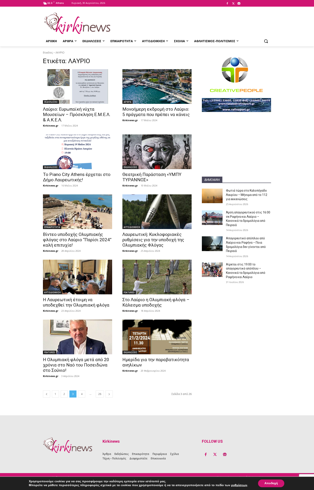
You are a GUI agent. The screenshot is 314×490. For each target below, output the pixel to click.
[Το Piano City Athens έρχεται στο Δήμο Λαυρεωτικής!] (77, 151)
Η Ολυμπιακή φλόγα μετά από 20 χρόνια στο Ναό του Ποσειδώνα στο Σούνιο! (76, 365)
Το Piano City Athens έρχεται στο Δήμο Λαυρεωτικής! (76, 177)
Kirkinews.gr (50, 125)
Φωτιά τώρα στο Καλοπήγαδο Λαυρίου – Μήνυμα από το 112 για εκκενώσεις (246, 195)
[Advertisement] (236, 150)
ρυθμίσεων (239, 485)
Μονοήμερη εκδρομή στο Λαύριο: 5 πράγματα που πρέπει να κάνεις (156, 112)
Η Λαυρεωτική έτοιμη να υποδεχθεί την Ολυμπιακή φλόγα (76, 302)
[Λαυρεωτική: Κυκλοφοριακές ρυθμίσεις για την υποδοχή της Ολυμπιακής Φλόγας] (157, 211)
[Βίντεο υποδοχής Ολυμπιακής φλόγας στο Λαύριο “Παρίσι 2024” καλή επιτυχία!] (77, 211)
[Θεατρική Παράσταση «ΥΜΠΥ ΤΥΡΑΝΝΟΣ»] (157, 151)
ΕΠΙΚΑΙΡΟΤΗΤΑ (52, 227)
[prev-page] (46, 394)
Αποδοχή (271, 483)
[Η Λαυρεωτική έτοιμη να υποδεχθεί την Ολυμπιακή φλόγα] (77, 277)
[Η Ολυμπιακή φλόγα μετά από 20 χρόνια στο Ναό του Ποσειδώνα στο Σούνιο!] (77, 337)
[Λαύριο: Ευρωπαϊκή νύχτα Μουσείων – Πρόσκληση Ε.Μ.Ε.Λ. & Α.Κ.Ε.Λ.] (77, 86)
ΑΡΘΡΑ (127, 101)
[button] (266, 41)
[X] (233, 4)
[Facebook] (227, 4)
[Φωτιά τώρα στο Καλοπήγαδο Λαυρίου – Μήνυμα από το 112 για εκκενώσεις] (212, 196)
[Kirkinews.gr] (77, 23)
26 (99, 394)
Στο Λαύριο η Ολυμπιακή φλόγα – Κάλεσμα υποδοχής (155, 302)
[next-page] (109, 394)
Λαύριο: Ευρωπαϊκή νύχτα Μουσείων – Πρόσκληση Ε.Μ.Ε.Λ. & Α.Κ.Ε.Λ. (76, 114)
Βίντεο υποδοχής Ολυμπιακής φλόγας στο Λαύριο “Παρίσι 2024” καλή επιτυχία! (77, 240)
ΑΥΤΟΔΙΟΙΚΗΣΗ (132, 227)
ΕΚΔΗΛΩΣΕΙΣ (51, 101)
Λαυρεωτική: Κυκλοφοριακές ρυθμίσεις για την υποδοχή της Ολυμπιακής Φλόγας (153, 240)
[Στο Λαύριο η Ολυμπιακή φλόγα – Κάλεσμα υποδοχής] (157, 277)
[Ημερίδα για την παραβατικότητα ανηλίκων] (157, 337)
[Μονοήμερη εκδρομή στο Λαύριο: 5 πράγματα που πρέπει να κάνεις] (157, 86)
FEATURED (129, 292)
